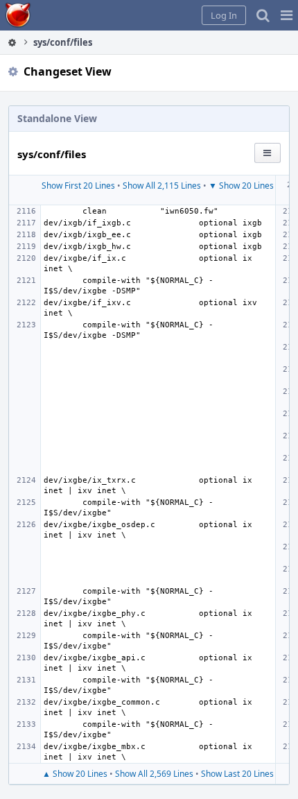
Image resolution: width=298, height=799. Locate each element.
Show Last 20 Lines (237, 774)
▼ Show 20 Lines (241, 185)
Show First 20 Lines (78, 185)
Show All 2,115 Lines (162, 185)
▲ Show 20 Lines (74, 774)
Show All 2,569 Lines (154, 774)
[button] (286, 15)
